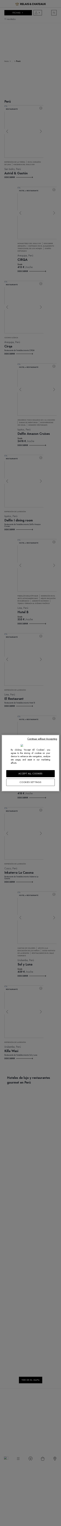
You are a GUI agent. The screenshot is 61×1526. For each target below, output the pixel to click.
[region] (31, 763)
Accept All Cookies (30, 773)
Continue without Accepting (42, 739)
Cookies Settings (30, 782)
